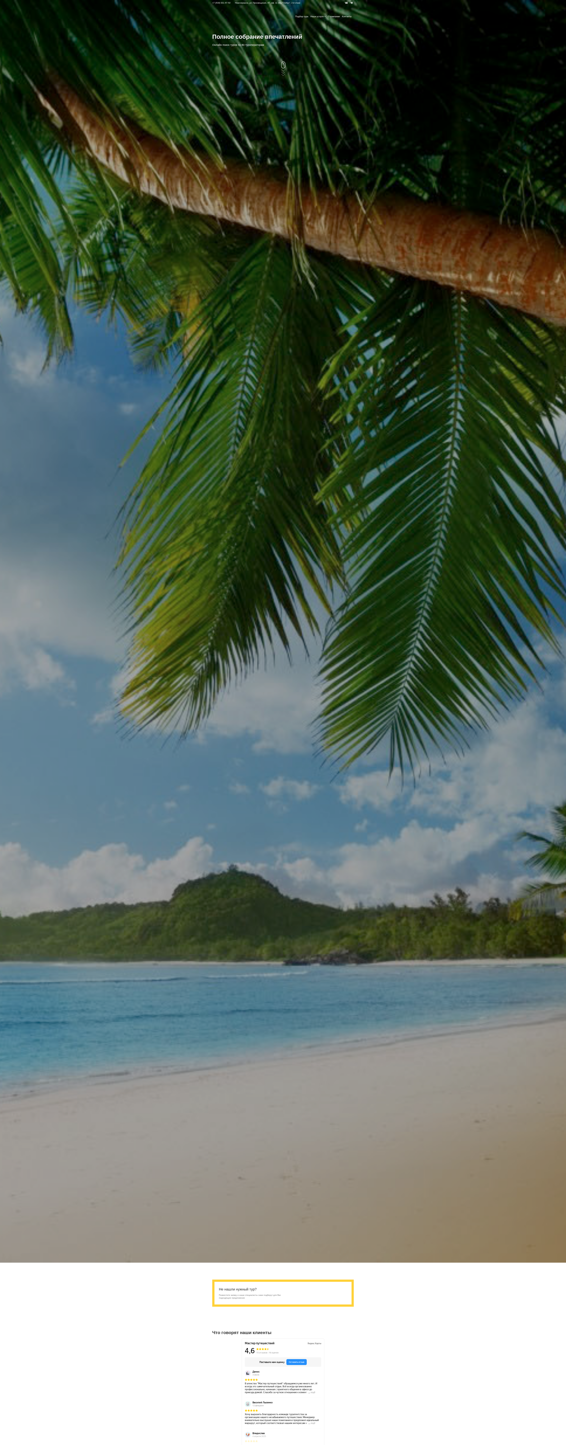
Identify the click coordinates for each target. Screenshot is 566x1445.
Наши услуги (317, 16)
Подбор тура (301, 16)
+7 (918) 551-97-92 (221, 3)
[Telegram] (351, 4)
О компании (334, 16)
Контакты (347, 16)
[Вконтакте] (346, 4)
